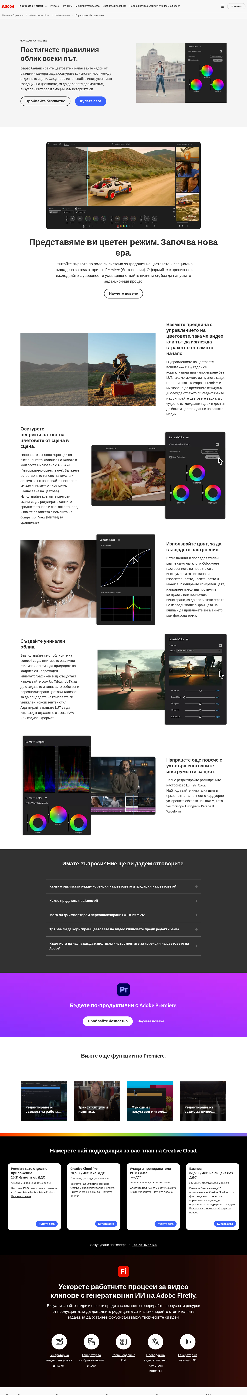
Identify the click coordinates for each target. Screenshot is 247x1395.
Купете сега (90, 101)
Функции (67, 5)
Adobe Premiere (62, 15)
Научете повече (123, 293)
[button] (222, 6)
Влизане (236, 6)
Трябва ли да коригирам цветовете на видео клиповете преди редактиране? (114, 929)
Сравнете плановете (114, 5)
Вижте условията (140, 1192)
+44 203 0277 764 (144, 1245)
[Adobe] (8, 6)
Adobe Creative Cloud (39, 15)
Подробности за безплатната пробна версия (154, 5)
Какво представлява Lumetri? (73, 901)
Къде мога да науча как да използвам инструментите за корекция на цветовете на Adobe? (119, 945)
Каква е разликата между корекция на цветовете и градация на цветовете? (113, 886)
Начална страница (13, 15)
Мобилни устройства (87, 5)
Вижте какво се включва (85, 1192)
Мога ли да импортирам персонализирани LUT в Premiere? (97, 915)
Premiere (54, 5)
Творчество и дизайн (31, 5)
